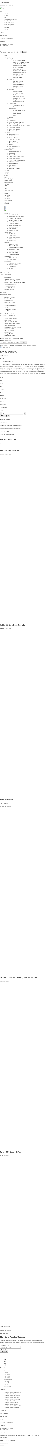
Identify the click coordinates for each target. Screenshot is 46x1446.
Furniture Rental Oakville (11, 1402)
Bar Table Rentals (18, 81)
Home (6, 55)
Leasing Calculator (9, 289)
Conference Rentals (14, 139)
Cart (5, 189)
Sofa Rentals (16, 76)
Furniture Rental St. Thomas (12, 1395)
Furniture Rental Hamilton (11, 1404)
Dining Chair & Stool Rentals (16, 156)
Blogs (5, 17)
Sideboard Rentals (18, 86)
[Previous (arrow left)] (1, 1445)
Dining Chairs (17, 83)
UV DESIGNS (11, 1440)
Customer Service (9, 26)
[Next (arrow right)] (3, 1445)
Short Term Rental (9, 24)
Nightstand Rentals (18, 96)
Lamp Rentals (17, 113)
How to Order (8, 21)
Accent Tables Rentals (15, 151)
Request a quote (4, 2)
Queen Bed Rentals (18, 101)
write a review (3, 422)
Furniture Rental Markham (11, 1407)
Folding (11, 144)
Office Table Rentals (14, 129)
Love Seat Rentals (18, 69)
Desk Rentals (17, 107)
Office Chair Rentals (18, 105)
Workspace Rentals (14, 168)
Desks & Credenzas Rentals (16, 122)
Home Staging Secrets (10, 19)
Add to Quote (5, 416)
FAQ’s (6, 29)
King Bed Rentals (18, 100)
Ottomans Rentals (14, 162)
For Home (7, 57)
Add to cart (8, 454)
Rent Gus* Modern (9, 345)
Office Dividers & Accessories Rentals (19, 126)
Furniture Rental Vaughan (11, 1394)
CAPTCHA (3, 1349)
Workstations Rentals (15, 131)
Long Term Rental (9, 22)
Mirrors (15, 115)
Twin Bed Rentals (18, 93)
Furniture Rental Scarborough (12, 1392)
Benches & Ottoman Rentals (21, 62)
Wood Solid (3, 398)
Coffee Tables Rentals (19, 64)
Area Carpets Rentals (19, 110)
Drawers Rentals (18, 91)
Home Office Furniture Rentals (17, 160)
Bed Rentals (12, 153)
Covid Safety (12, 120)
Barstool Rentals (13, 138)
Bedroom (11, 89)
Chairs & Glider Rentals (19, 72)
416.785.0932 (9, 5)
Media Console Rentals (19, 71)
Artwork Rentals (17, 112)
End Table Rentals (18, 67)
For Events (7, 132)
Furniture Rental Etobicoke (11, 1397)
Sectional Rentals (18, 74)
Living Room (12, 59)
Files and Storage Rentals (16, 124)
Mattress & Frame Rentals (20, 95)
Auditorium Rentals (14, 134)
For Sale (6, 170)
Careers (6, 27)
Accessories (12, 108)
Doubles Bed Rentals (19, 98)
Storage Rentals (13, 167)
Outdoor (11, 117)
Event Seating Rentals (15, 143)
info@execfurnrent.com (6, 38)
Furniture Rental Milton (10, 1401)
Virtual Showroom (4, 1433)
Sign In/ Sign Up (8, 190)
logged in (9, 428)
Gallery (6, 16)
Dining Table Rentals (18, 84)
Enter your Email (4, 1345)
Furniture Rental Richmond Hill (12, 1406)
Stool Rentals (17, 88)
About (6, 14)
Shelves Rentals (17, 77)
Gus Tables (12, 148)
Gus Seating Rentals (14, 146)
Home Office (12, 103)
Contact (6, 172)
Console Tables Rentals (19, 65)
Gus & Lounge (8, 149)
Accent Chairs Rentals (19, 60)
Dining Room (12, 79)
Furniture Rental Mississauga (12, 1399)
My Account (7, 1386)
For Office (7, 119)
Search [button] (24, 52)
